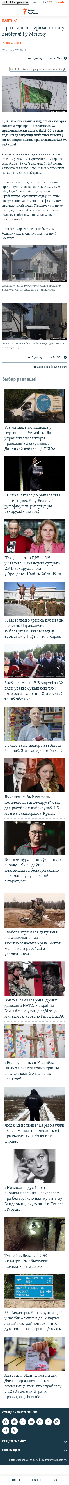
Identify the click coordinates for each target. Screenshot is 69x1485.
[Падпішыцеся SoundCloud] (48, 1421)
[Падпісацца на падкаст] (39, 1421)
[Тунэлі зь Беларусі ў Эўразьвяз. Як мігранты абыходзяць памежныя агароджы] (34, 1234)
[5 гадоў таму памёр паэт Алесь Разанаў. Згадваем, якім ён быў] (34, 724)
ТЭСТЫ (36, 1480)
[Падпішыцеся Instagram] (56, 1421)
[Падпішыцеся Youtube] (31, 1421)
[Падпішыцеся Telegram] (5, 1430)
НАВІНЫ (15, 1480)
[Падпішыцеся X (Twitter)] (22, 1421)
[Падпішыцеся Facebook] (14, 1421)
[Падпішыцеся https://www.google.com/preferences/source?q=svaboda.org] (5, 1421)
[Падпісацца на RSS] (14, 1430)
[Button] (36, 58)
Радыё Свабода (12, 42)
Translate (60, 2)
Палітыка (9, 21)
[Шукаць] (55, 1480)
